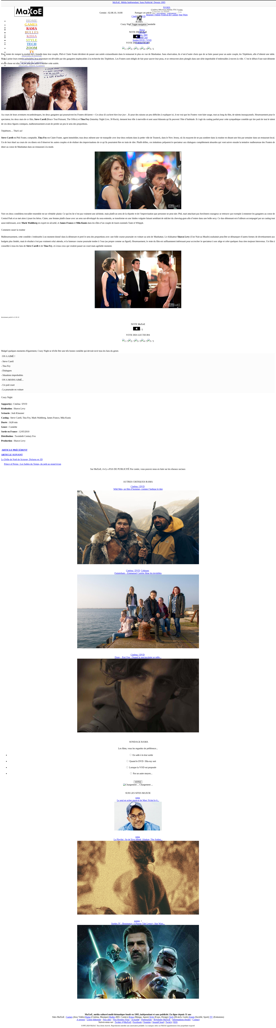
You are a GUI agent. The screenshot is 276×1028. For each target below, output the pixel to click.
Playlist (142, 32)
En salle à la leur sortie (143, 755)
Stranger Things (153, 15)
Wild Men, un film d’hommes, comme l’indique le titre (138, 489)
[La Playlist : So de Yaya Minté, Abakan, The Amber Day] (138, 914)
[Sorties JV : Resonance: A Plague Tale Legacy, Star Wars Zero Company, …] (138, 998)
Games (69, 1017)
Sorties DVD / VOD (142, 40)
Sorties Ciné (142, 37)
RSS (175, 1022)
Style (151, 1017)
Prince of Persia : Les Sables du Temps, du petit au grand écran (32, 464)
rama (137, 798)
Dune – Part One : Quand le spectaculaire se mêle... (138, 657)
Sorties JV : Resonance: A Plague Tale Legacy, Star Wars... (138, 923)
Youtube (147, 1022)
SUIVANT (12, 454)
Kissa (131, 1017)
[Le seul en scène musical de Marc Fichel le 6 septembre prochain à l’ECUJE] (138, 829)
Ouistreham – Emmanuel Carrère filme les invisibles (138, 573)
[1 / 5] (125, 49)
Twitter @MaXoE (123, 1022)
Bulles (112, 1017)
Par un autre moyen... (142, 773)
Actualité (135, 1019)
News (142, 30)
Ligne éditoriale (94, 1019)
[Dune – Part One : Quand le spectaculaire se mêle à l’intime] (138, 731)
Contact (196, 1019)
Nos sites (107, 1019)
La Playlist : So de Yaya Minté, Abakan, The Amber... (138, 839)
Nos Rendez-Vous (121, 1019)
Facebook (137, 1022)
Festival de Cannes (169, 15)
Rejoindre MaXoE (162, 1019)
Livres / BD (142, 35)
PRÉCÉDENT (14, 450)
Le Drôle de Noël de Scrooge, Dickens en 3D (22, 459)
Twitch (168, 1022)
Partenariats (146, 1019)
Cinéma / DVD (138, 486)
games (137, 921)
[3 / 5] (138, 49)
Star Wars (183, 15)
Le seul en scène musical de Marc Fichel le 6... (138, 800)
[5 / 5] (150, 49)
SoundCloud (158, 1022)
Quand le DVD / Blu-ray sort (142, 761)
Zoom (191, 1017)
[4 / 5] (144, 49)
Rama (88, 1017)
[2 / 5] (132, 49)
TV (211, 1017)
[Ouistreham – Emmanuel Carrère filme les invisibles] (138, 647)
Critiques (142, 43)
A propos (81, 1019)
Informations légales (181, 1019)
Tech (171, 1017)
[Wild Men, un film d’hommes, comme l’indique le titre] (138, 563)
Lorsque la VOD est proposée (142, 767)
